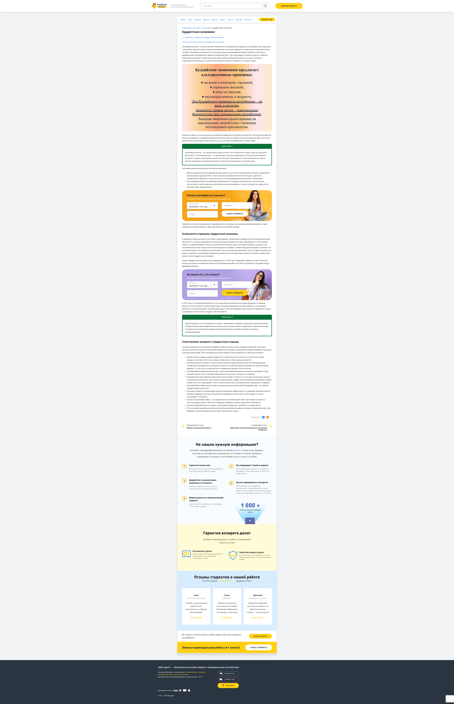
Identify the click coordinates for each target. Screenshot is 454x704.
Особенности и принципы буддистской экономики (204, 37)
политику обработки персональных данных (173, 674)
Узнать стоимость (234, 214)
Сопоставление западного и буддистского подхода (204, 42)
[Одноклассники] (267, 417)
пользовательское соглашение (195, 672)
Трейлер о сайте (230, 679)
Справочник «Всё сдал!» (191, 28)
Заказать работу (260, 636)
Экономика (207, 28)
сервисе (237, 450)
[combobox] (202, 205)
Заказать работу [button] (289, 6)
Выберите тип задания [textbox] (199, 206)
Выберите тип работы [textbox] (199, 286)
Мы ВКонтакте (230, 673)
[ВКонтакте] (263, 417)
